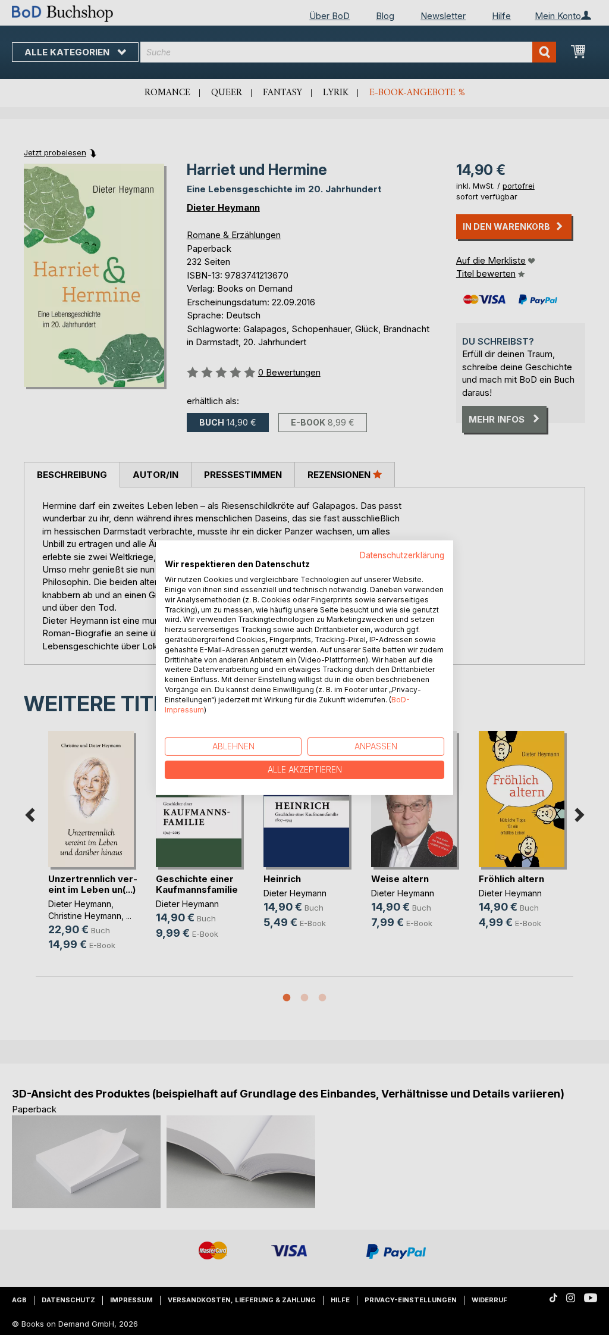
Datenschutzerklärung (402, 554)
